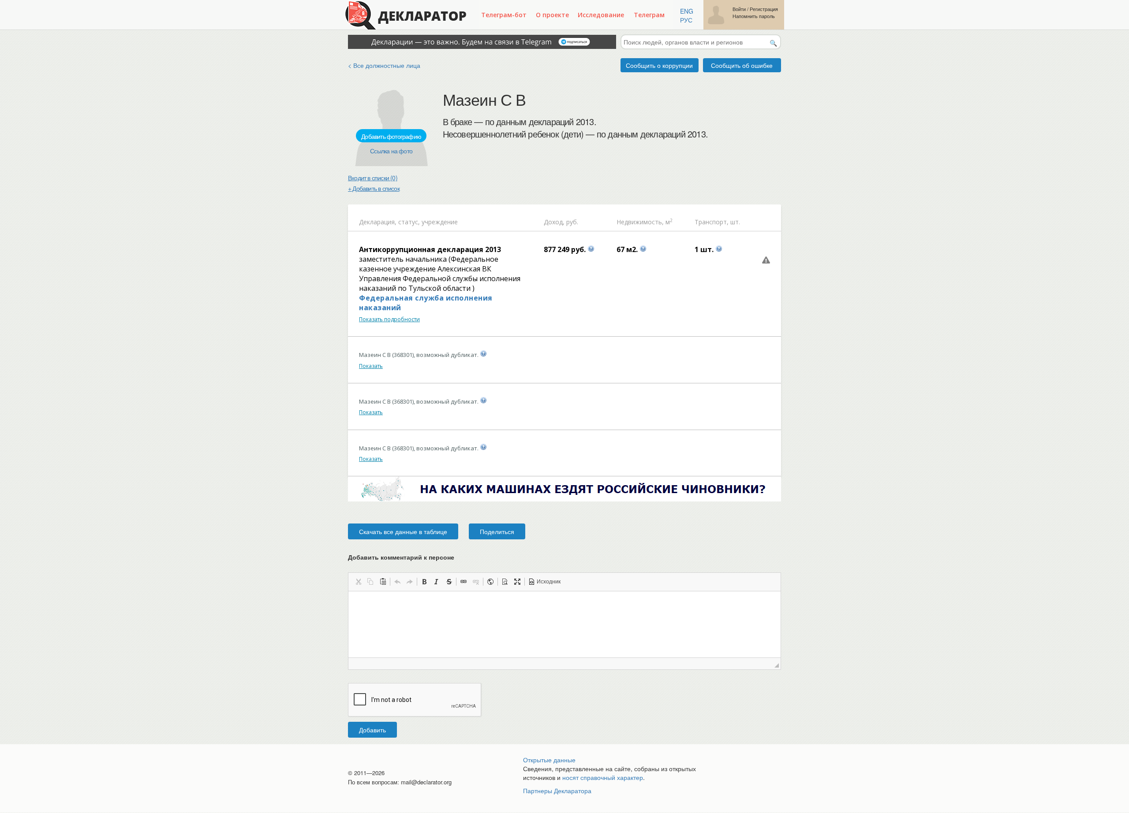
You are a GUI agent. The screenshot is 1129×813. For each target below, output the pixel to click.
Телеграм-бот (504, 15)
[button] (358, 581)
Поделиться (497, 531)
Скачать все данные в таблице (403, 531)
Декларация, (377, 222)
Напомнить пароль (754, 16)
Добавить (372, 729)
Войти (739, 9)
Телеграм (649, 15)
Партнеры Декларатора (557, 790)
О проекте (552, 15)
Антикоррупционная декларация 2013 (430, 249)
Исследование (601, 15)
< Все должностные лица (384, 65)
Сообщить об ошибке (742, 65)
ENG (686, 11)
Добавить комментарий (401, 557)
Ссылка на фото (391, 150)
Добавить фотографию (391, 136)
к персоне (439, 557)
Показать (371, 366)
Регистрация (764, 9)
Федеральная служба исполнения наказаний (426, 302)
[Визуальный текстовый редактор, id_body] (564, 624)
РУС (686, 19)
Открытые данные (549, 759)
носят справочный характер (602, 777)
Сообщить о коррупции (659, 65)
